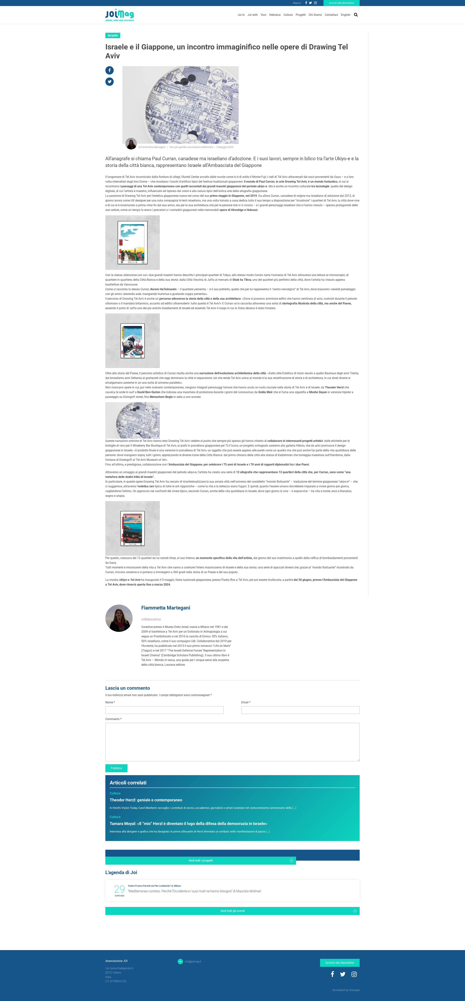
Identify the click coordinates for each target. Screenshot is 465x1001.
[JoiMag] (119, 14)
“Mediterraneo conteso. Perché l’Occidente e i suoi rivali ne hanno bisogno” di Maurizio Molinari (194, 891)
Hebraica (275, 15)
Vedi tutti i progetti (201, 860)
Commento (113, 719)
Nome (110, 702)
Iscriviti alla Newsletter (341, 2)
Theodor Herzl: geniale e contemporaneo (146, 800)
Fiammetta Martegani (165, 608)
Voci (263, 15)
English (345, 15)
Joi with (253, 15)
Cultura (288, 15)
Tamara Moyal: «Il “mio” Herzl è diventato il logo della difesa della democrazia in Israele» (188, 823)
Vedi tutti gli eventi (233, 911)
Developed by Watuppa (346, 990)
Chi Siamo (315, 15)
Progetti (301, 15)
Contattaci (331, 15)
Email (245, 702)
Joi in (241, 15)
